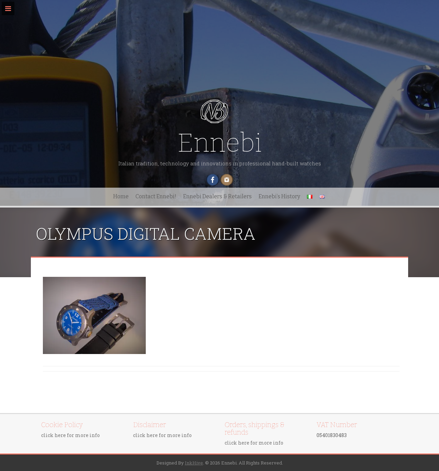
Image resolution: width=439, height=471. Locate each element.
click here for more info (70, 435)
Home (121, 196)
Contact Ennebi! (155, 196)
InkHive (194, 463)
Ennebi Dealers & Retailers (217, 196)
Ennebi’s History (279, 196)
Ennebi (219, 142)
